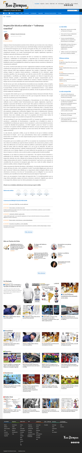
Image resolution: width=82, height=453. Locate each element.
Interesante (38, 425)
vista (3, 283)
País (21, 13)
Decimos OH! (30, 428)
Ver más (4, 332)
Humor (21, 434)
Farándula (22, 432)
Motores (13, 430)
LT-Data (59, 13)
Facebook (64, 5)
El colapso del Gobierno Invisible (40, 244)
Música (21, 439)
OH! (56, 3)
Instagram (68, 5)
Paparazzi (30, 425)
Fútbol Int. (14, 428)
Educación (38, 430)
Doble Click (52, 3)
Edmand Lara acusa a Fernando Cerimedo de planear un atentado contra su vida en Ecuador (69, 109)
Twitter (66, 5)
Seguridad (40, 13)
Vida (21, 444)
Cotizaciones (54, 428)
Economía (26, 13)
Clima (53, 426)
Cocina (37, 428)
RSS (53, 430)
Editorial (5, 426)
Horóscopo (54, 425)
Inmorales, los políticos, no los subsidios (18, 224)
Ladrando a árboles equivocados (16, 214)
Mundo (17, 13)
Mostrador (67, 3)
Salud (37, 432)
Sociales (21, 441)
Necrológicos (61, 3)
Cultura (47, 3)
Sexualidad (38, 435)
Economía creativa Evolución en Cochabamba (31, 435)
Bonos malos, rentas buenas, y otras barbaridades (20, 220)
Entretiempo (14, 425)
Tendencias (30, 426)
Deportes (42, 3)
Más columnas (28, 232)
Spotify (72, 5)
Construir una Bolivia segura (63, 253)
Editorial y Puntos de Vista (50, 13)
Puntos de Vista (7, 428)
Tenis (13, 434)
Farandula (46, 425)
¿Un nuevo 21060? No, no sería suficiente (18, 204)
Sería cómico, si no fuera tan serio (17, 208)
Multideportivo (14, 432)
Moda (21, 437)
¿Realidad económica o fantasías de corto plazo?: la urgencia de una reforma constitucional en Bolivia (17, 246)
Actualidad (37, 3)
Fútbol (13, 426)
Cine (21, 426)
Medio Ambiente (39, 434)
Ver (5, 16)
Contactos (62, 426)
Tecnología (38, 437)
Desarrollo (9, 16)
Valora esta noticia (8, 190)
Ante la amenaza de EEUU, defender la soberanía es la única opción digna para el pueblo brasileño (41, 255)
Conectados (22, 428)
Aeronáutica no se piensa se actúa (64, 244)
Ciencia (37, 426)
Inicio (6, 13)
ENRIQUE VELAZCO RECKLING (18, 34)
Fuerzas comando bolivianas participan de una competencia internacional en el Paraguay (68, 40)
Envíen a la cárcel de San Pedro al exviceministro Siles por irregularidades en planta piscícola (69, 119)
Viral (37, 439)
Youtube (70, 5)
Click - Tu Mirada (74, 3)
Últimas (12, 13)
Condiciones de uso (21, 451)
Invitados (22, 435)
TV (20, 443)
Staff (61, 425)
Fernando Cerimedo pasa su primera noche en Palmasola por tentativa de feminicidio (68, 95)
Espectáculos (22, 430)
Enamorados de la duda (64, 262)
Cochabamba (33, 13)
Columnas (30, 430)
